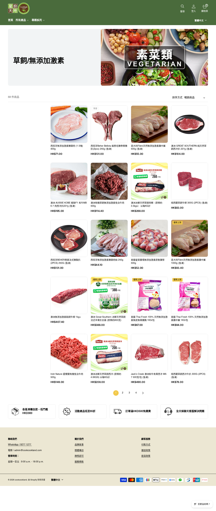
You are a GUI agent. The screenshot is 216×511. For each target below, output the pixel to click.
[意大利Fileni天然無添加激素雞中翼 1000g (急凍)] (189, 264)
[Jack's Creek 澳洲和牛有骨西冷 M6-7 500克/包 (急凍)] (149, 378)
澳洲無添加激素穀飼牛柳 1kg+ (66, 317)
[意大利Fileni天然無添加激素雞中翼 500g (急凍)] (149, 150)
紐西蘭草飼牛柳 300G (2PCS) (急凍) (189, 203)
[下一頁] (142, 393)
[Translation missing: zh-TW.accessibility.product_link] (69, 124)
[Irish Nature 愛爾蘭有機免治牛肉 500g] (69, 378)
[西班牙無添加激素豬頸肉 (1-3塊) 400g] (69, 150)
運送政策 (145, 450)
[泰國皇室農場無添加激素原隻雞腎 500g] (149, 264)
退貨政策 (145, 456)
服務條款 (79, 462)
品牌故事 (79, 445)
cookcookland (21, 480)
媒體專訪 (79, 450)
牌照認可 (79, 456)
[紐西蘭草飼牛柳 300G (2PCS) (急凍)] (189, 205)
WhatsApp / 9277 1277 (20, 445)
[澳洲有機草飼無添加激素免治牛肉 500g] (109, 207)
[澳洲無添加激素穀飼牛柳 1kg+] (69, 319)
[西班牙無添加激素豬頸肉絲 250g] (109, 262)
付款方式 (145, 445)
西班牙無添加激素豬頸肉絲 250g (107, 260)
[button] (193, 8)
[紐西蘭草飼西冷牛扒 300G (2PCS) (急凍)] (189, 378)
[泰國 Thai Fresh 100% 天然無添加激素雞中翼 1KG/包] (189, 321)
